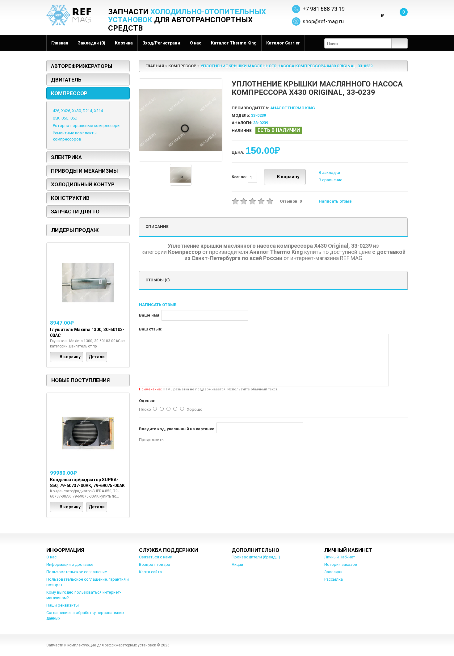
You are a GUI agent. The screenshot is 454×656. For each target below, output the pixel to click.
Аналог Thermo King (292, 108)
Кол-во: (240, 177)
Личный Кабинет (339, 557)
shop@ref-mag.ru (323, 21)
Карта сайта (150, 572)
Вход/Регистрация (161, 42)
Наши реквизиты (62, 605)
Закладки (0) (91, 42)
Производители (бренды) (256, 557)
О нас (195, 42)
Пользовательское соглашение (76, 572)
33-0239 (260, 122)
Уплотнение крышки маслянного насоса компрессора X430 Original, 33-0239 (286, 66)
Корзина (124, 42)
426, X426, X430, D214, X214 (78, 110)
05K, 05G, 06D (65, 118)
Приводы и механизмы (84, 171)
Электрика (66, 157)
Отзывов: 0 (291, 201)
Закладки (333, 572)
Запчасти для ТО (75, 211)
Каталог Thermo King (234, 42)
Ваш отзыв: (150, 329)
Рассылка (333, 579)
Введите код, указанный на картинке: (177, 429)
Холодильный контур (83, 184)
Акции (237, 564)
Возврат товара (154, 564)
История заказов (340, 564)
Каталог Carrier (283, 42)
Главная (59, 42)
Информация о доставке (69, 564)
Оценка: (147, 400)
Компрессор (69, 93)
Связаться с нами (155, 557)
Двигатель (66, 80)
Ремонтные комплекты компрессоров (75, 136)
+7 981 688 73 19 (324, 9)
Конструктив (70, 198)
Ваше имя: (150, 315)
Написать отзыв (335, 201)
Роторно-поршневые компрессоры (86, 125)
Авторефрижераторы (81, 66)
